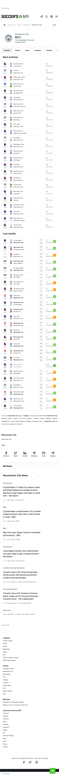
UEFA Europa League (9, 660)
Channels (5, 724)
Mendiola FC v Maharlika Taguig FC (13, 702)
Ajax (4, 694)
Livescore (6, 713)
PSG (4, 688)
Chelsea (5, 680)
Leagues (5, 716)
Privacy (5, 744)
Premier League (7, 640)
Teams (5, 721)
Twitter (15, 456)
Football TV (6, 727)
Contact (5, 747)
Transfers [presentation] (49, 50)
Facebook (6, 456)
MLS (4, 654)
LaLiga (5, 643)
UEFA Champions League (10, 657)
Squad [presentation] (27, 50)
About (4, 738)
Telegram (53, 456)
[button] (54, 24)
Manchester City (8, 671)
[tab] (6, 50)
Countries (6, 719)
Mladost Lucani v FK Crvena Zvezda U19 (15, 705)
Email (43, 456)
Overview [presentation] (7, 50)
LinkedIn (24, 456)
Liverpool (5, 682)
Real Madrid (6, 674)
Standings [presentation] (38, 50)
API (4, 733)
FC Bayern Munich (8, 668)
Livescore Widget (8, 735)
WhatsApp (34, 456)
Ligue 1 (5, 652)
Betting (5, 730)
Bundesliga (6, 649)
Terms (5, 741)
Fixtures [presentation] (17, 50)
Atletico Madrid (7, 691)
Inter (4, 677)
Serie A (5, 646)
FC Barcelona (7, 685)
